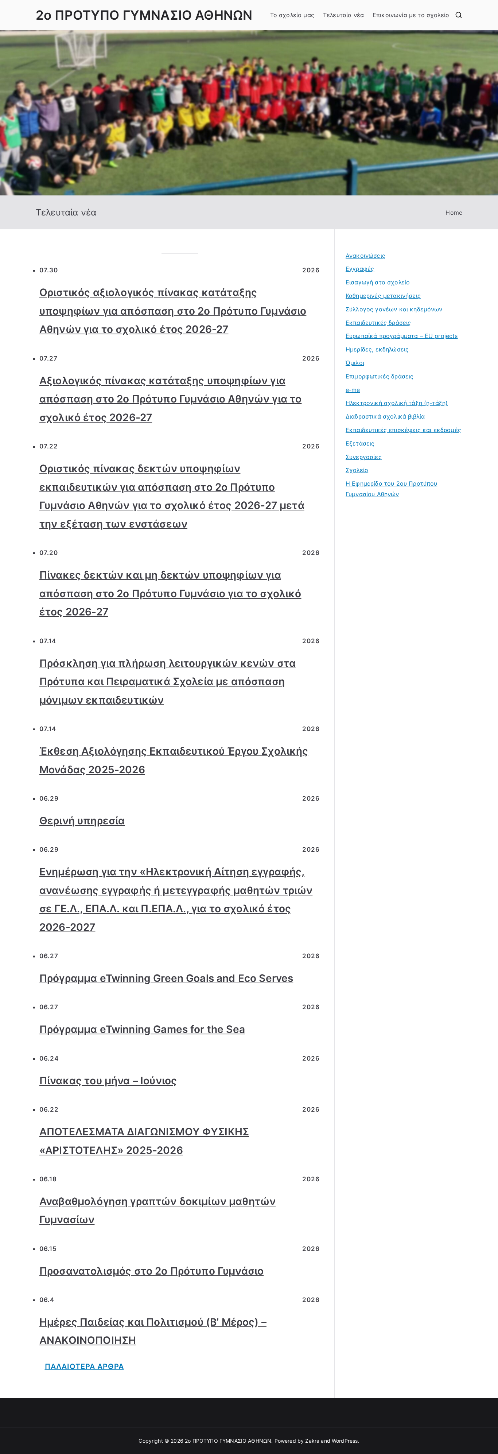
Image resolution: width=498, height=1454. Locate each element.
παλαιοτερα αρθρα (84, 1366)
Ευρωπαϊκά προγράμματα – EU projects (402, 335)
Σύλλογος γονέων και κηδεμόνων (394, 309)
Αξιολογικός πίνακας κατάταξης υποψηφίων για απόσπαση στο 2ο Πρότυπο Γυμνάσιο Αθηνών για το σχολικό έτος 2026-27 (170, 399)
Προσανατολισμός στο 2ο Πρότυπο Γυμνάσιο (151, 1271)
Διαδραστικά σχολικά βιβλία (385, 416)
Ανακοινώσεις (365, 255)
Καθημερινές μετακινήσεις (383, 295)
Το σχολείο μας (292, 15)
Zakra (312, 1441)
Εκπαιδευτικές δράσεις (378, 322)
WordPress (345, 1441)
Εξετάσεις (360, 443)
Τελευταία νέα (343, 15)
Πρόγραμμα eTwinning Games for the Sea (142, 1029)
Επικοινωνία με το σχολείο (411, 15)
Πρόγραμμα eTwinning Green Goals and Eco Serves (166, 978)
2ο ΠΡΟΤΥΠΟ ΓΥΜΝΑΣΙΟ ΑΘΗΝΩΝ (144, 15)
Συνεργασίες (364, 456)
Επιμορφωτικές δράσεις (379, 376)
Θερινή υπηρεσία (82, 821)
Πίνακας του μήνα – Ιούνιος (108, 1080)
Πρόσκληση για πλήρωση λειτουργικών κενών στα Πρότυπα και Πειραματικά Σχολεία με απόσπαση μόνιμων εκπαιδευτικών (167, 681)
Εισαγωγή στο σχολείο (378, 282)
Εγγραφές (360, 268)
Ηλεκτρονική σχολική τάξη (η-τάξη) (397, 403)
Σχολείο (357, 470)
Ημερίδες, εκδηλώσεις (377, 349)
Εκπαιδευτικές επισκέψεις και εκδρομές (403, 430)
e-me (353, 389)
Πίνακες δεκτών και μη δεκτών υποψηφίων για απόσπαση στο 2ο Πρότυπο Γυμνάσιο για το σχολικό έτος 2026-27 (170, 593)
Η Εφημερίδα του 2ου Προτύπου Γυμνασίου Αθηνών (391, 489)
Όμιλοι (355, 362)
